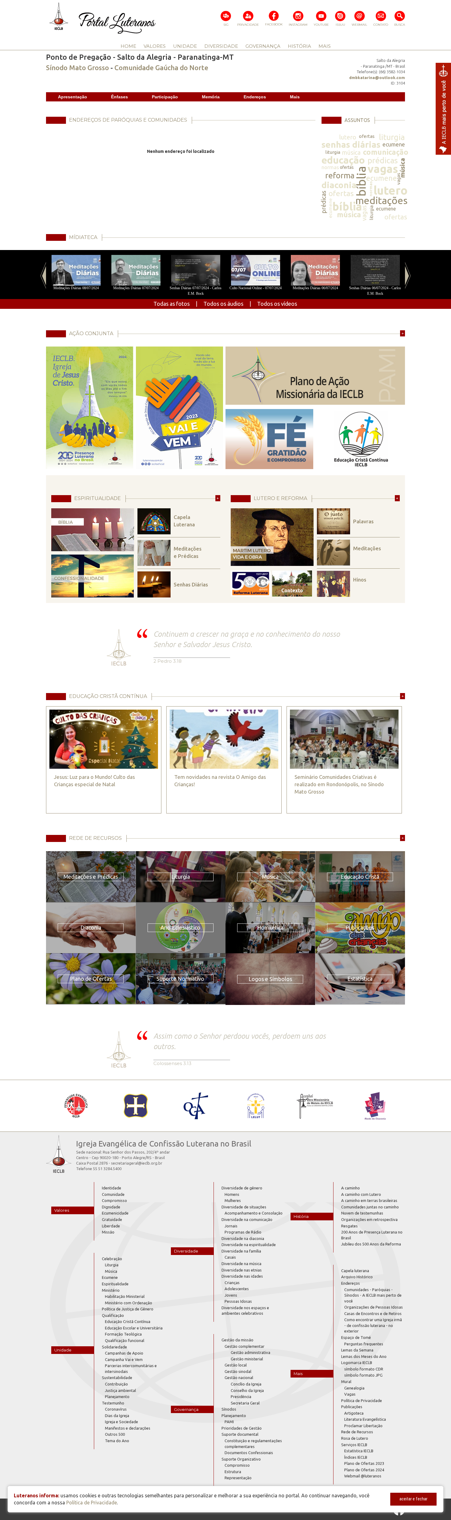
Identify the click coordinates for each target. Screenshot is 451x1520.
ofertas (367, 136)
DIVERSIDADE (221, 46)
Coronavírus (116, 1409)
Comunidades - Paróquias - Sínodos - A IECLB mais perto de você (373, 1295)
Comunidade (113, 1194)
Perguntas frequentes (363, 1344)
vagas (383, 168)
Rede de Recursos (357, 1432)
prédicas (383, 160)
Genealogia (354, 1388)
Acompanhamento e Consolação (254, 1213)
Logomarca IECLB (356, 1362)
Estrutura (233, 1471)
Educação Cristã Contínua (127, 1321)
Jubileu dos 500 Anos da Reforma (371, 1244)
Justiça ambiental (120, 1390)
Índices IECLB (355, 1457)
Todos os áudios (223, 304)
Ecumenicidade (115, 1213)
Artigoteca (354, 1413)
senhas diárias (351, 144)
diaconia (339, 185)
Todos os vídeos (277, 304)
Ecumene (110, 1277)
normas (330, 167)
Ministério (111, 1290)
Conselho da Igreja (247, 1390)
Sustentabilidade (117, 1377)
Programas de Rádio (243, 1232)
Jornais (231, 1226)
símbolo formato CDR (363, 1369)
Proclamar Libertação (363, 1425)
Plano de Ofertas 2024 (364, 1470)
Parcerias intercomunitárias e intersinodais (131, 1368)
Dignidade (111, 1207)
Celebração (112, 1259)
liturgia (392, 137)
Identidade (111, 1188)
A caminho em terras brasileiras (369, 1200)
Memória (211, 96)
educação (343, 159)
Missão (108, 1232)
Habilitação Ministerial (125, 1296)
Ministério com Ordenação (128, 1303)
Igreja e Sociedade (121, 1422)
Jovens (231, 1295)
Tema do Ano (117, 1441)
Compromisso (114, 1200)
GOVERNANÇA (262, 46)
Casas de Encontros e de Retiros (373, 1313)
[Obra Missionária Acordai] (315, 1105)
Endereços (255, 96)
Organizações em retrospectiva (369, 1219)
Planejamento (117, 1396)
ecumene (394, 144)
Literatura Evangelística (365, 1419)
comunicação (385, 152)
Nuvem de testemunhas (362, 1213)
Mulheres (233, 1200)
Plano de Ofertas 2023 (364, 1463)
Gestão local (236, 1365)
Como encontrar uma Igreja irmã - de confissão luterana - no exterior (373, 1325)
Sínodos (229, 1409)
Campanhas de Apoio (124, 1353)
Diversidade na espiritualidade (249, 1244)
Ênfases (119, 96)
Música (111, 1271)
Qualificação (113, 1315)
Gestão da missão (237, 1340)
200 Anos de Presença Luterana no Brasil (372, 1235)
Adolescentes (237, 1289)
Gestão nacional (239, 1377)
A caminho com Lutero (361, 1194)
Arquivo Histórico (357, 1277)
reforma (339, 175)
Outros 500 (115, 1434)
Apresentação (72, 96)
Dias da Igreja (117, 1415)
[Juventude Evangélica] (76, 1105)
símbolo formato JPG (363, 1375)
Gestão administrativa (250, 1352)
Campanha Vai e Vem (124, 1359)
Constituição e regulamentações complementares (253, 1444)
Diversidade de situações (244, 1207)
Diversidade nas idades (242, 1276)
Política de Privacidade (361, 1400)
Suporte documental (240, 1434)
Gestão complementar (244, 1346)
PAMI (229, 1422)
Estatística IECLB (358, 1451)
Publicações (351, 1406)
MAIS (324, 46)
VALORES (155, 46)
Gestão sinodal (238, 1371)
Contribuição (116, 1384)
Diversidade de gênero (242, 1188)
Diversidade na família (241, 1251)
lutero (347, 137)
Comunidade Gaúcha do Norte (161, 67)
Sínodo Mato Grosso (77, 67)
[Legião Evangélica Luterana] (255, 1105)
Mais (295, 96)
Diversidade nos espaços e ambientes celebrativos (245, 1311)
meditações (381, 200)
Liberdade (111, 1226)
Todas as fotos (171, 304)
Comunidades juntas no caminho (370, 1207)
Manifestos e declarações (127, 1428)
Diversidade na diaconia (243, 1238)
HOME (128, 46)
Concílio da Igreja (246, 1384)
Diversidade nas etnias (242, 1270)
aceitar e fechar (413, 1498)
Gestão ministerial (247, 1359)
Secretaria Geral (245, 1403)
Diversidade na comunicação (247, 1219)
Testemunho (113, 1403)
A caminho (350, 1188)
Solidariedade (114, 1347)
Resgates (349, 1226)
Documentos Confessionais (249, 1452)
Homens (232, 1194)
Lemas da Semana (357, 1350)
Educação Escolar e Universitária (134, 1328)
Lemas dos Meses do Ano (364, 1356)
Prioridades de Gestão (242, 1428)
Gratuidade (112, 1219)
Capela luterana (355, 1270)
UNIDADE (185, 46)
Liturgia (111, 1265)
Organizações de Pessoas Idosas (373, 1307)
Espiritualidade (115, 1284)
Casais (230, 1257)
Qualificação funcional (124, 1340)
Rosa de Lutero (354, 1438)
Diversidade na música (241, 1263)
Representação (238, 1478)
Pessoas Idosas (238, 1301)
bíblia (361, 181)
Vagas (350, 1394)
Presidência (241, 1396)
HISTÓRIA (299, 46)
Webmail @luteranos (362, 1476)
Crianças (232, 1282)
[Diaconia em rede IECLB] (375, 1105)
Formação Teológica (123, 1334)
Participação (165, 96)
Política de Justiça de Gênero (127, 1309)
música (351, 152)
